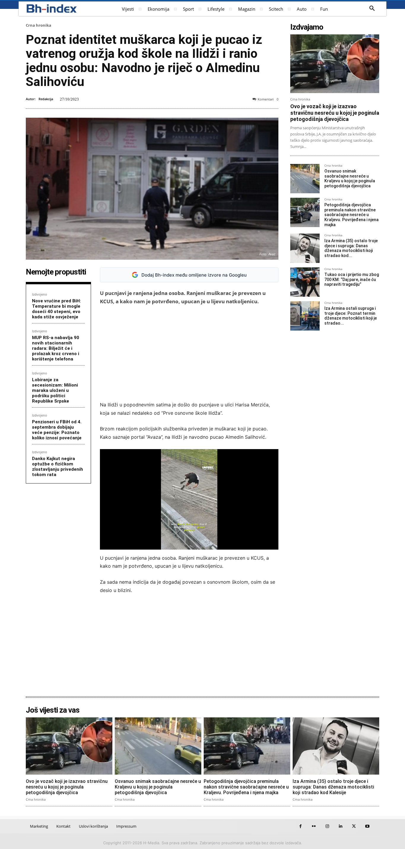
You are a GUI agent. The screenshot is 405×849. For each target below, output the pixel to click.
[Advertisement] (189, 353)
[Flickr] (314, 826)
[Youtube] (367, 826)
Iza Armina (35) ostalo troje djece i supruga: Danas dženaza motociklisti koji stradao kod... (351, 248)
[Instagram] (327, 826)
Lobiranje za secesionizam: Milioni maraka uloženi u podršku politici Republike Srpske (55, 390)
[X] (354, 826)
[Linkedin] (340, 826)
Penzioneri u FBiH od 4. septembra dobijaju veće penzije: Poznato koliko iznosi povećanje (57, 430)
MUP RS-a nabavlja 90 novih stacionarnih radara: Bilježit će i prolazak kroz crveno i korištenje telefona (55, 348)
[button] (372, 8)
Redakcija (46, 99)
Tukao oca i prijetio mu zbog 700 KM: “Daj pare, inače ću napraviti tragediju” (351, 279)
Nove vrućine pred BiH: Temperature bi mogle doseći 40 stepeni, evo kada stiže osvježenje (56, 309)
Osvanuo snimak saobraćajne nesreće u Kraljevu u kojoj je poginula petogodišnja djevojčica (349, 178)
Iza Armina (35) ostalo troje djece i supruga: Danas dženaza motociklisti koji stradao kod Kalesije (333, 786)
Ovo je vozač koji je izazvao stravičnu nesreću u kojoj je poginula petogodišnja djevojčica (334, 112)
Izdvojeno (39, 294)
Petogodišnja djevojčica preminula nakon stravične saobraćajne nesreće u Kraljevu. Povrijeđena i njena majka (351, 214)
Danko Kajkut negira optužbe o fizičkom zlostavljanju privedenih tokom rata (57, 466)
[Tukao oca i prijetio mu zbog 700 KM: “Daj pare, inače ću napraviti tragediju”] (305, 282)
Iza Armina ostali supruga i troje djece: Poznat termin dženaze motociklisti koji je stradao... (350, 315)
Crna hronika (38, 25)
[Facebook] (300, 826)
